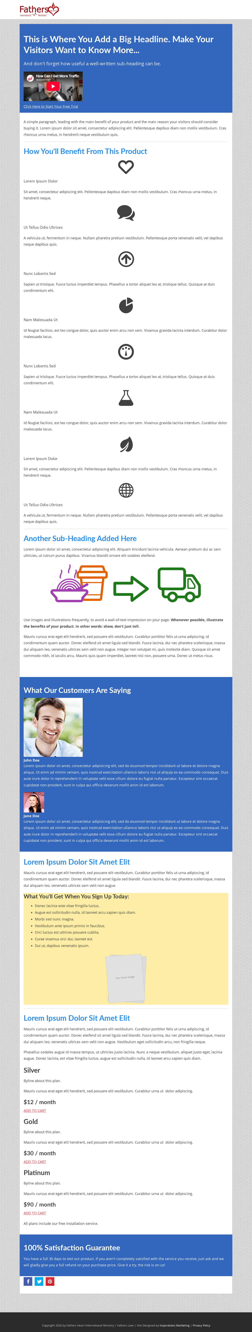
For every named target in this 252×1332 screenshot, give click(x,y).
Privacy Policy (201, 1325)
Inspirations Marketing (175, 1325)
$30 (40, 1153)
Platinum (37, 1173)
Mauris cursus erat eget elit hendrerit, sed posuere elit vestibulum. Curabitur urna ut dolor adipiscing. (108, 1091)
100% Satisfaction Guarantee (72, 1248)
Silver (32, 1070)
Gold (31, 1122)
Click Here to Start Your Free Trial (51, 106)
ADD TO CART (35, 1110)
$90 (40, 1205)
